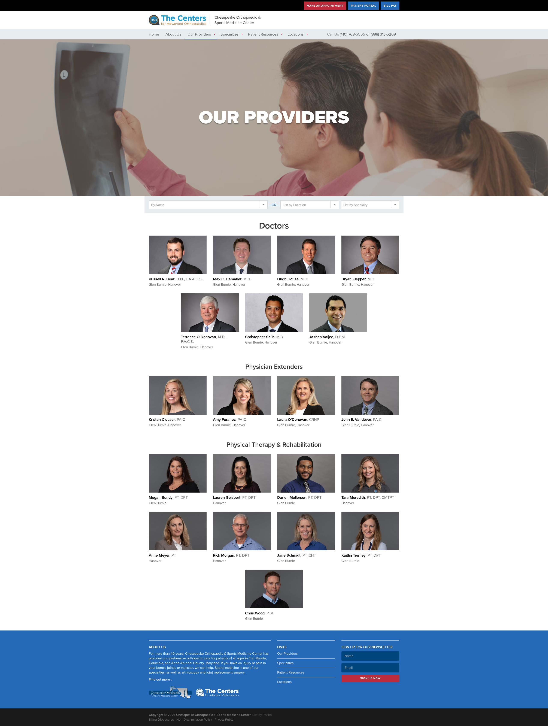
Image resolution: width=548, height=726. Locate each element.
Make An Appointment (325, 5)
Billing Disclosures (161, 720)
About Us (173, 34)
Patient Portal (363, 5)
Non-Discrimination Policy (194, 720)
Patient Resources (263, 34)
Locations (296, 34)
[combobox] (208, 204)
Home (154, 34)
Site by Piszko (262, 715)
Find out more (159, 679)
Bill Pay (390, 5)
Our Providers (199, 34)
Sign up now (370, 678)
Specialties (229, 34)
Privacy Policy (223, 720)
